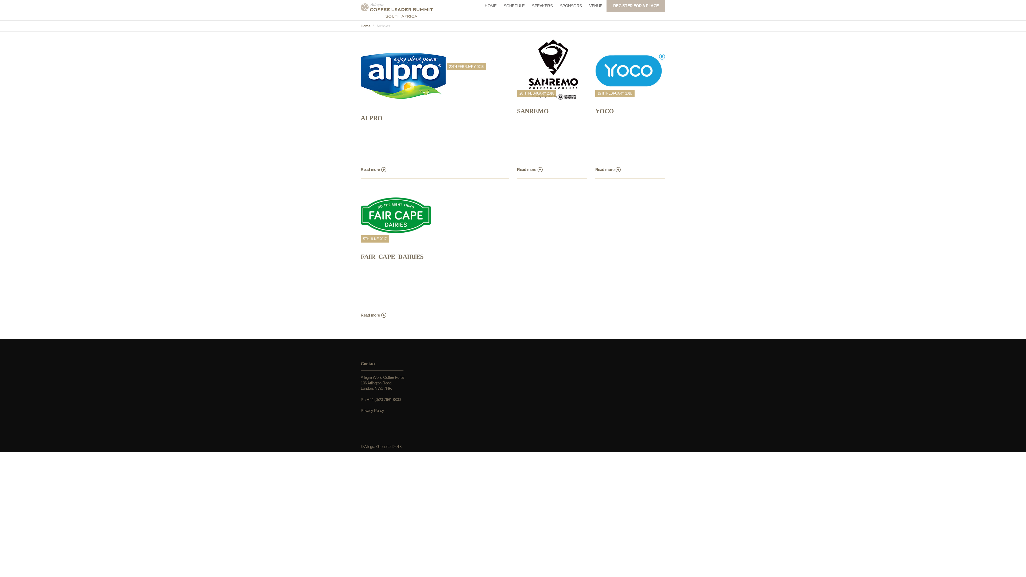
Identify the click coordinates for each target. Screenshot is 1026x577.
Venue (596, 5)
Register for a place (636, 5)
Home (490, 5)
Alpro (372, 118)
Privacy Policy (372, 410)
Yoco (604, 111)
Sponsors (571, 5)
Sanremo (533, 111)
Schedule (514, 5)
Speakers (542, 5)
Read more (371, 169)
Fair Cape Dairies (392, 257)
